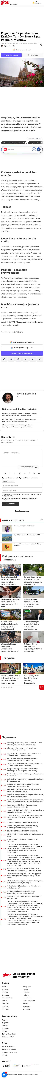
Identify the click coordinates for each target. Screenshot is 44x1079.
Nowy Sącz (27, 987)
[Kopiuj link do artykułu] (32, 359)
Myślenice (5, 1009)
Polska (4, 1031)
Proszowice (27, 998)
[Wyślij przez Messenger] (11, 359)
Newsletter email (8, 1047)
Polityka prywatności (9, 1052)
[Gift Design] (36, 1066)
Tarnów (25, 1003)
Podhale (26, 995)
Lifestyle (5, 1026)
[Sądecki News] (16, 1066)
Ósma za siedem (8, 1037)
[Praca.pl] (6, 1066)
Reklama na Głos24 (9, 1049)
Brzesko (5, 992)
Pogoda (4, 1020)
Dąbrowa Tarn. (7, 998)
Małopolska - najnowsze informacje (17, 558)
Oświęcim (26, 992)
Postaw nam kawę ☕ (11, 55)
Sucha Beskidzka (29, 1001)
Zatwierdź (11, 504)
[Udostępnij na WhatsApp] (18, 359)
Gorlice (4, 1001)
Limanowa (5, 1003)
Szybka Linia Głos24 (9, 1034)
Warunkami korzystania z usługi (24, 494)
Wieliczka (26, 1009)
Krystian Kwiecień (9, 46)
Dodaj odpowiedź (26, 467)
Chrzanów (5, 995)
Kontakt (5, 1055)
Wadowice (26, 1006)
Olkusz (25, 989)
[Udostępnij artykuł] (41, 45)
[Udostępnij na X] (25, 359)
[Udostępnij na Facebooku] (4, 359)
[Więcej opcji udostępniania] (40, 359)
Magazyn (5, 1023)
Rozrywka (8, 658)
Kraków (4, 987)
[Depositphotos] (26, 1066)
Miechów (5, 1006)
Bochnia (5, 989)
